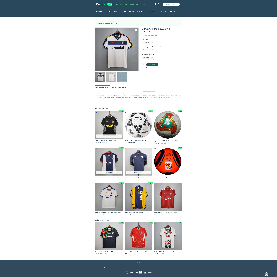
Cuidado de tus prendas (163, 267)
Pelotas (131, 11)
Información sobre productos (147, 267)
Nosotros (172, 11)
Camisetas (99, 11)
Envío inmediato (152, 11)
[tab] (102, 87)
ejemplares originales (149, 91)
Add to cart (152, 64)
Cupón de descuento (118, 267)
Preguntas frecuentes (132, 267)
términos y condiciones (105, 267)
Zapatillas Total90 (112, 11)
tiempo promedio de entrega (125, 95)
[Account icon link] (155, 4)
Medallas (163, 11)
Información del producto (119, 87)
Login (94, 15)
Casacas (123, 11)
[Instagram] (139, 262)
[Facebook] (137, 262)
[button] (150, 68)
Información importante (102, 87)
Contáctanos (174, 267)
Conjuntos (140, 11)
